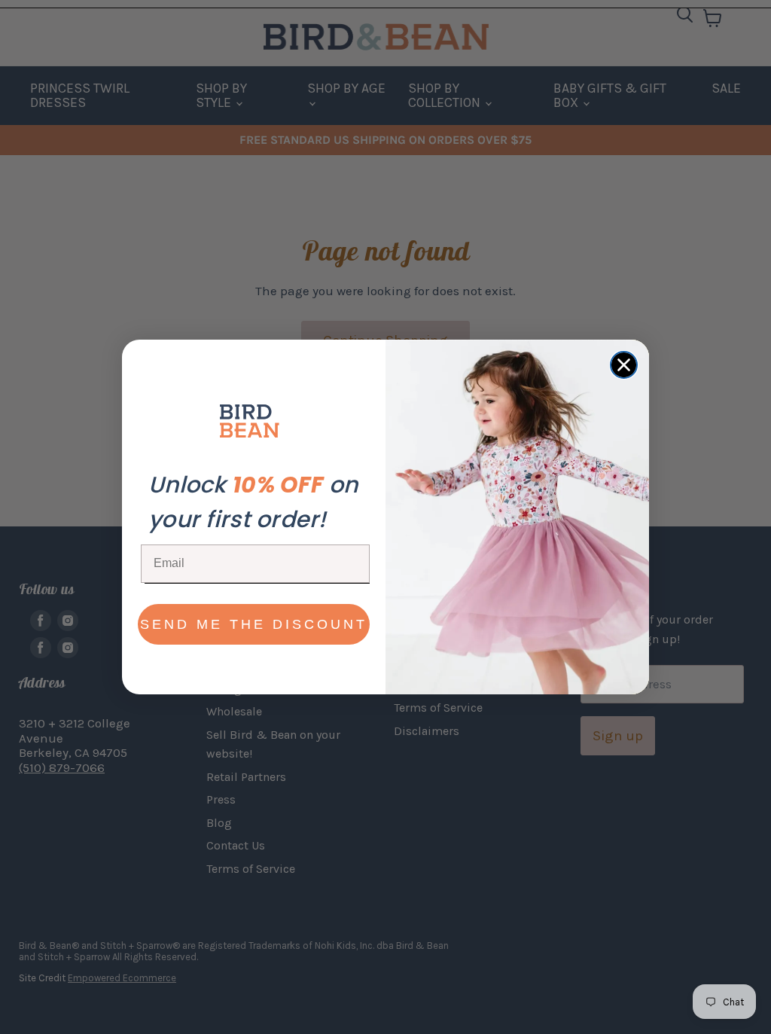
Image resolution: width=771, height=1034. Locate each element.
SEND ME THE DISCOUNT (253, 624)
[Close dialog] (624, 365)
